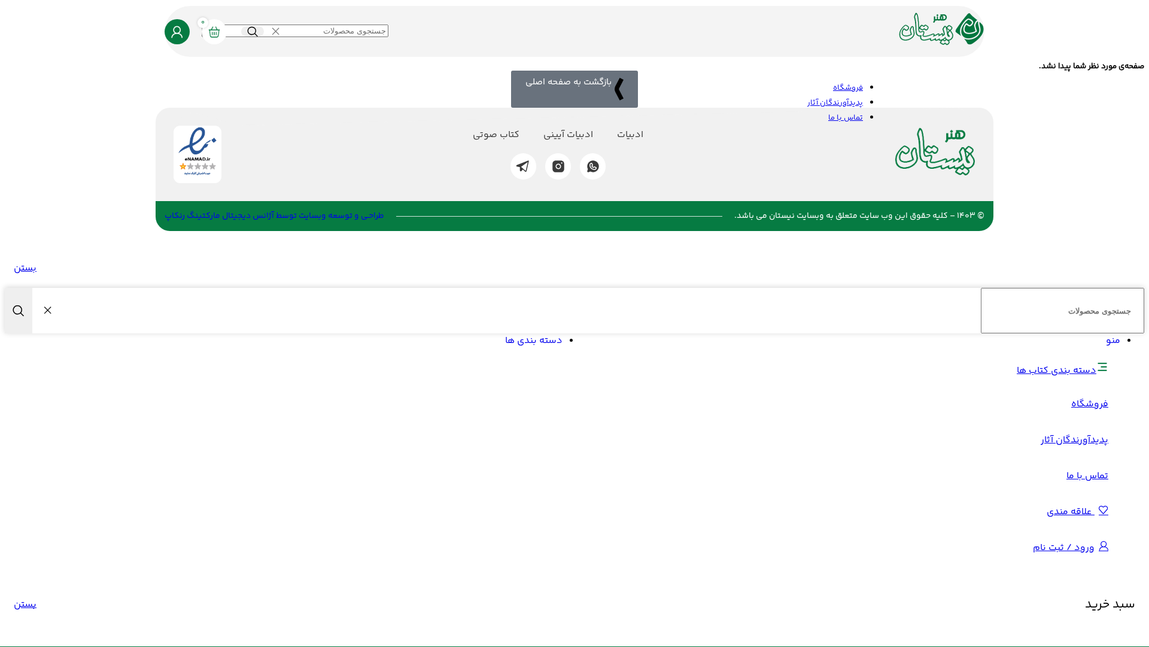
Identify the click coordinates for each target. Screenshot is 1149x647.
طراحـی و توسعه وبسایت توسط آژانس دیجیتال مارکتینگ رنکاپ (274, 216)
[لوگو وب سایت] (941, 46)
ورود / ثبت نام (1064, 547)
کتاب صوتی (496, 135)
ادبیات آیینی (568, 135)
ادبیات (630, 135)
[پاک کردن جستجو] (275, 32)
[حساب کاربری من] (177, 32)
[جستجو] (252, 31)
